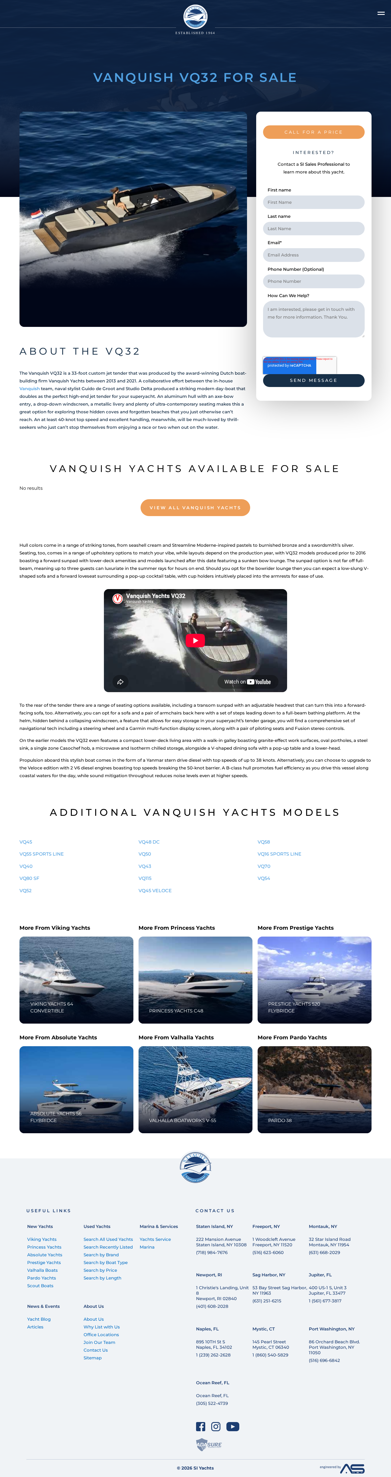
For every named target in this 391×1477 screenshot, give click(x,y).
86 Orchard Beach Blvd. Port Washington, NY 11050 (334, 1347)
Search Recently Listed (108, 1247)
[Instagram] (216, 1426)
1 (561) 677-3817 (325, 1301)
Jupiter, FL (320, 1274)
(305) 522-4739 (212, 1403)
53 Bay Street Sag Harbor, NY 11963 (279, 1290)
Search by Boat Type (106, 1262)
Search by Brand (101, 1254)
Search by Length (102, 1278)
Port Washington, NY (332, 1329)
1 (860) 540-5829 (270, 1355)
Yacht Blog (39, 1319)
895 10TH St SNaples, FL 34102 (214, 1344)
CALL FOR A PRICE (314, 132)
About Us (94, 1306)
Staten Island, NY (214, 1226)
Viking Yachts (42, 1239)
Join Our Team (99, 1342)
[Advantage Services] (342, 1472)
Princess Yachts (44, 1247)
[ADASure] (209, 1444)
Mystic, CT (263, 1329)
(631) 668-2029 (324, 1252)
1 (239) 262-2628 (213, 1355)
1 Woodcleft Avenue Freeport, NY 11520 (273, 1242)
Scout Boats (40, 1285)
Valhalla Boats (42, 1270)
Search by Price (100, 1270)
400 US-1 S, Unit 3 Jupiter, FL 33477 (328, 1290)
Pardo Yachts (41, 1278)
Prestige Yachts (44, 1262)
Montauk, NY (323, 1226)
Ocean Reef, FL (212, 1382)
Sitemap (93, 1358)
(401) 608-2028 (212, 1306)
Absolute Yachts (44, 1254)
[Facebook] (201, 1426)
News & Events (43, 1306)
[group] (133, 219)
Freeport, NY (266, 1226)
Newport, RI (209, 1274)
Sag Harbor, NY (268, 1274)
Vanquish (29, 388)
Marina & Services (159, 1226)
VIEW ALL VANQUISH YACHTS (195, 507)
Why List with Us (102, 1327)
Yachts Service (155, 1239)
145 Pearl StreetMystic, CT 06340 (270, 1344)
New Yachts (40, 1226)
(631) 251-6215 (266, 1301)
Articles (35, 1327)
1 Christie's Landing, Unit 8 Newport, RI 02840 (222, 1293)
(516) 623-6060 (268, 1252)
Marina (147, 1247)
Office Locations (101, 1334)
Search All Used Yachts (108, 1239)
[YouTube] (233, 1426)
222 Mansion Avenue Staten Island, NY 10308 (221, 1242)
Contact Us (96, 1350)
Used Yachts (97, 1226)
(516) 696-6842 (324, 1360)
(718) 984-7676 (212, 1252)
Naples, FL (207, 1329)
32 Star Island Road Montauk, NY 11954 (330, 1242)
